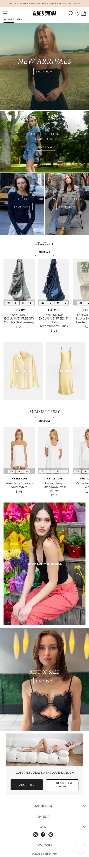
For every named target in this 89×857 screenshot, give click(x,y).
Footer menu (43, 805)
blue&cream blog (62, 784)
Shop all (44, 252)
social (43, 826)
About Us (26, 784)
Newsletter (43, 845)
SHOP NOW (44, 71)
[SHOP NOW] (44, 142)
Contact (43, 816)
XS (8, 303)
